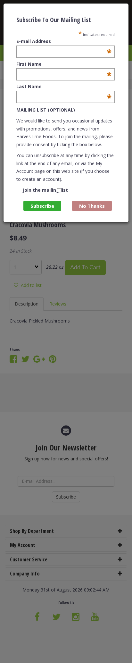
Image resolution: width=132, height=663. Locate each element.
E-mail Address (63, 41)
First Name (63, 64)
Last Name (63, 86)
